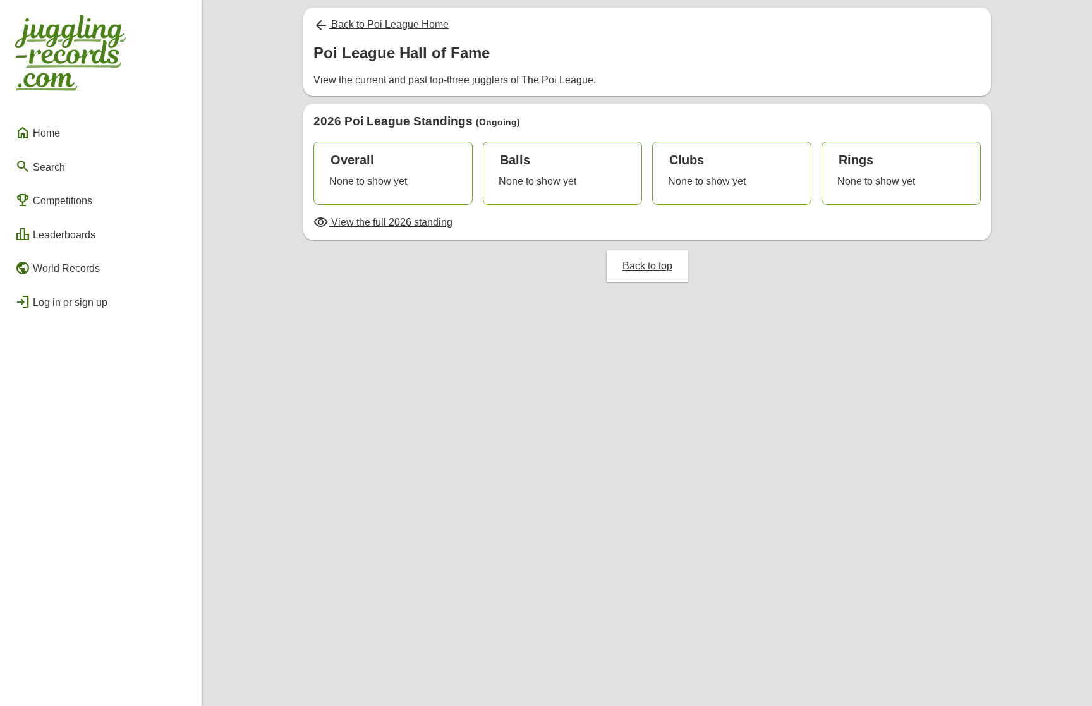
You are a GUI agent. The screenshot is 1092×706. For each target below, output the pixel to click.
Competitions (53, 200)
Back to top (647, 265)
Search (40, 166)
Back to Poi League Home (381, 24)
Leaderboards (55, 234)
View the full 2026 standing (382, 222)
